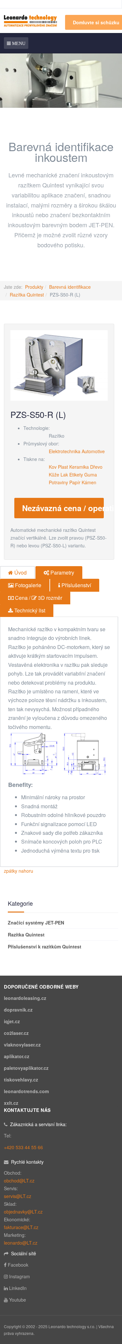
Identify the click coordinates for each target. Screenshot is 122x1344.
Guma (90, 474)
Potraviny (58, 482)
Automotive (93, 451)
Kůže (54, 474)
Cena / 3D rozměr (38, 597)
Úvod (20, 572)
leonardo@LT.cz (20, 1242)
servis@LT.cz (17, 1196)
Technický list (29, 610)
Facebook (18, 1264)
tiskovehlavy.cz (21, 1079)
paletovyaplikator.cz (26, 1068)
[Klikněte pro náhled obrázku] (59, 364)
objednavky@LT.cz (23, 1211)
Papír (74, 482)
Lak (64, 474)
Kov (53, 467)
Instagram (19, 1276)
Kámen (89, 482)
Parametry (61, 572)
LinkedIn (18, 1288)
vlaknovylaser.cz (22, 1044)
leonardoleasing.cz (25, 998)
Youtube (17, 1299)
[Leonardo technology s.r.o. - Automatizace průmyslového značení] (30, 20)
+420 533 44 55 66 (23, 1147)
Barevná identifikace (70, 287)
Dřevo (96, 467)
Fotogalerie (27, 585)
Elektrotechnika (64, 451)
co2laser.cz (16, 1033)
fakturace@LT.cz (21, 1227)
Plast (63, 467)
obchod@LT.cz (19, 1180)
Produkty (34, 287)
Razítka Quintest (27, 294)
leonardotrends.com (26, 1091)
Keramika (79, 467)
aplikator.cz (16, 1056)
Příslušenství (75, 585)
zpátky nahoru (18, 871)
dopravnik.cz (18, 1009)
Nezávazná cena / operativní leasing (63, 507)
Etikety (76, 474)
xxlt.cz (11, 1103)
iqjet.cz (12, 1021)
